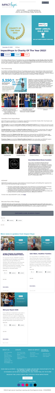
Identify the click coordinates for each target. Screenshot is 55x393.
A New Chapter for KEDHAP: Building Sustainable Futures (13, 254)
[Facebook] (18, 385)
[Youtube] (26, 385)
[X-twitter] (35, 385)
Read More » (6, 287)
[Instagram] (22, 385)
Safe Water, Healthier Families (40, 253)
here (24, 194)
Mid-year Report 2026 (10, 310)
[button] (27, 1)
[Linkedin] (31, 385)
